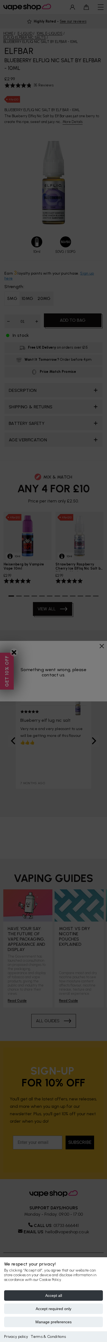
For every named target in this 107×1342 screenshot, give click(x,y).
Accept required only (53, 1309)
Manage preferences (53, 1322)
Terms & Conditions (48, 1336)
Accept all (53, 1295)
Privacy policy (16, 1336)
